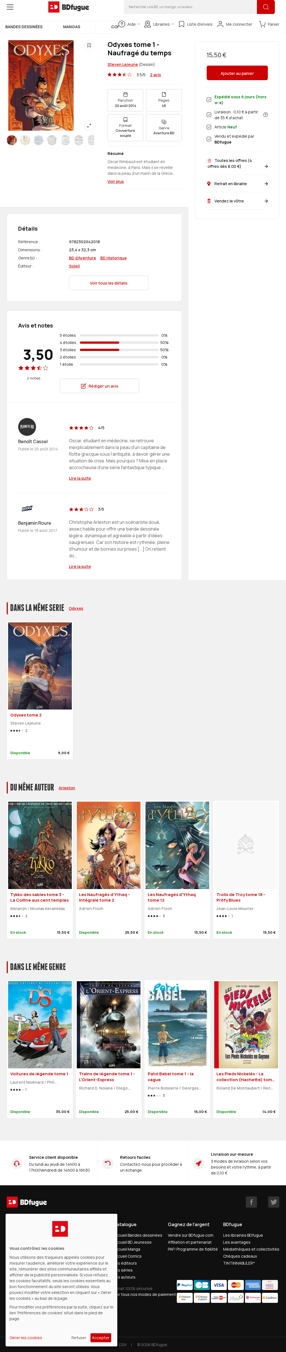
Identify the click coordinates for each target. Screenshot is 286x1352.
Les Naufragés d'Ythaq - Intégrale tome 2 (104, 897)
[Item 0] (12, 140)
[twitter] (273, 1202)
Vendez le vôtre (229, 201)
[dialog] (61, 1280)
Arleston (67, 787)
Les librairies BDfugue (243, 1235)
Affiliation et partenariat (190, 1242)
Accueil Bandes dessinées (137, 1235)
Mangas (71, 26)
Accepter (100, 1337)
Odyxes (76, 608)
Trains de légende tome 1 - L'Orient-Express (107, 1077)
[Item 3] (52, 140)
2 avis (155, 74)
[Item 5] (79, 140)
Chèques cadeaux (240, 1256)
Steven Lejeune (123, 64)
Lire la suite (80, 478)
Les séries (123, 1270)
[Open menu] (10, 7)
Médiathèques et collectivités (251, 1249)
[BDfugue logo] (68, 7)
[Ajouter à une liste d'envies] (89, 45)
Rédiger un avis (103, 386)
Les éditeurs (125, 1263)
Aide (131, 24)
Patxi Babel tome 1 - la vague (171, 1077)
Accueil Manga (126, 1249)
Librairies (161, 24)
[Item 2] (39, 140)
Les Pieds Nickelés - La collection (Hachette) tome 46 (245, 1079)
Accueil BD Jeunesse (132, 1242)
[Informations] (265, 115)
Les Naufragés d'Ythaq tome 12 (172, 897)
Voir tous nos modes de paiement (144, 1294)
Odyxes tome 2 (26, 715)
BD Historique (113, 258)
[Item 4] (65, 140)
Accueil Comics (127, 1256)
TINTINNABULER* (239, 1263)
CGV (123, 1344)
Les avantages (237, 1242)
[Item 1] (25, 140)
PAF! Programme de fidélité (193, 1249)
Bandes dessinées (23, 26)
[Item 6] (92, 140)
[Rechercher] (266, 7)
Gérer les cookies (25, 1337)
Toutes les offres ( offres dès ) (229, 163)
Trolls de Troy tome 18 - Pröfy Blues (240, 897)
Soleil (74, 266)
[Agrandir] (89, 126)
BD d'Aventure (82, 258)
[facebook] (251, 1202)
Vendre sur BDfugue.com (190, 1235)
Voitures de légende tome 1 (39, 1074)
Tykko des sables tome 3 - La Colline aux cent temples (39, 897)
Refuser (79, 1337)
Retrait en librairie (230, 183)
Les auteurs (124, 1277)
